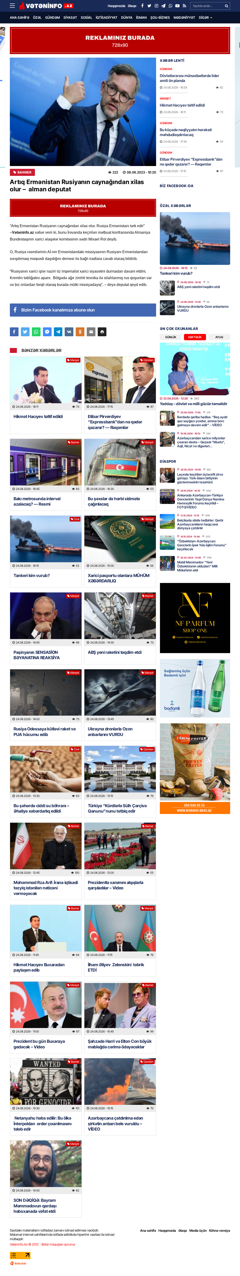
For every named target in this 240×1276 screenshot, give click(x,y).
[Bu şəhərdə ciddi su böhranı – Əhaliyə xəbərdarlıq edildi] (46, 772)
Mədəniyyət (184, 17)
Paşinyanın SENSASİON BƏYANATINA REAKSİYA (37, 655)
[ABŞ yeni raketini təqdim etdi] (120, 619)
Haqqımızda (167, 1230)
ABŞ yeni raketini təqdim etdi (114, 652)
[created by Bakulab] (120, 1263)
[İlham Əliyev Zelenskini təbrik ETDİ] (120, 931)
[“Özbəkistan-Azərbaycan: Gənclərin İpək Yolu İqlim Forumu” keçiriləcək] (167, 542)
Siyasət (70, 17)
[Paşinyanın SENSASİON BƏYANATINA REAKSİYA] (46, 619)
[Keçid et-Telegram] (163, 6)
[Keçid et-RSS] (184, 6)
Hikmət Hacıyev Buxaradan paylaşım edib (39, 967)
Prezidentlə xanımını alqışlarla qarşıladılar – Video (115, 885)
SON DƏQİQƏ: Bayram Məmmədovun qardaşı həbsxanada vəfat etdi (35, 1206)
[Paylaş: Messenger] (47, 331)
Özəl (37, 17)
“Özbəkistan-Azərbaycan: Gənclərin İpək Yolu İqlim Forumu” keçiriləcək (201, 545)
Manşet (74, 360)
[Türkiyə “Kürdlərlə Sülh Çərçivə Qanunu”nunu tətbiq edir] (120, 772)
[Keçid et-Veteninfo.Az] (46, 6)
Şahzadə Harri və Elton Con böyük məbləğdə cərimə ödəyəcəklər (119, 1044)
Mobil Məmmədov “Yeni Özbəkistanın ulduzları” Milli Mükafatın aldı (197, 566)
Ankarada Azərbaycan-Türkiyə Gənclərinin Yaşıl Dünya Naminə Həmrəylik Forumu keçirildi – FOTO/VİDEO (200, 501)
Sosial (86, 17)
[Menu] (14, 6)
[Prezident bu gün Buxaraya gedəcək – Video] (46, 1008)
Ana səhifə (19, 17)
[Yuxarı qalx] (227, 1263)
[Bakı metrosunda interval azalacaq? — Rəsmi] (46, 465)
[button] (102, 331)
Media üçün (198, 1230)
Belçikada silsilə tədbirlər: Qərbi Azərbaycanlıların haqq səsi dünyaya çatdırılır (200, 524)
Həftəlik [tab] (195, 337)
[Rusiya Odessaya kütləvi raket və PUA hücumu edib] (46, 696)
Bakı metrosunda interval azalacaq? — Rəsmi (37, 501)
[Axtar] (226, 5)
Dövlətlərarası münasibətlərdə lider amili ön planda (189, 78)
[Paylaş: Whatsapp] (36, 331)
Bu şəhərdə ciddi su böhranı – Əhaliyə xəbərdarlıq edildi (41, 808)
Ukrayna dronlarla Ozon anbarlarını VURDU (110, 731)
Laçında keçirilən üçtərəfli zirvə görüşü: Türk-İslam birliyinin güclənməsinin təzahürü (200, 478)
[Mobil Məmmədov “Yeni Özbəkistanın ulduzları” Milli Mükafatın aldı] (167, 563)
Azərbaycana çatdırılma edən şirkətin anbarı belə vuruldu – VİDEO (115, 1124)
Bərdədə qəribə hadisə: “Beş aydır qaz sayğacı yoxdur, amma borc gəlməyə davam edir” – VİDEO (202, 421)
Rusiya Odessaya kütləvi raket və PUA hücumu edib (44, 731)
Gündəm (52, 17)
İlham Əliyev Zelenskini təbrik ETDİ (116, 967)
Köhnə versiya (219, 1230)
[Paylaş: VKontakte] (69, 331)
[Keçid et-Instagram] (156, 6)
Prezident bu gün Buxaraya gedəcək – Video (39, 1044)
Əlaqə (182, 1230)
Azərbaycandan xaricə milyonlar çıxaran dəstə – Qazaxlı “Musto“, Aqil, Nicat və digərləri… (201, 442)
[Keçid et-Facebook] (142, 6)
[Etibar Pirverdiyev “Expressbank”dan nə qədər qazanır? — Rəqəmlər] (120, 383)
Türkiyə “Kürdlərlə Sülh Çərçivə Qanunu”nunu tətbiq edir (117, 808)
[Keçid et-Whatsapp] (170, 6)
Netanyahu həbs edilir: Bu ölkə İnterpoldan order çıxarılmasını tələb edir (43, 1124)
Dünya (126, 17)
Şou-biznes (160, 17)
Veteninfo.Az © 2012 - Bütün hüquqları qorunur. (43, 1244)
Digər (204, 17)
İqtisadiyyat (106, 17)
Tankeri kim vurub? (32, 575)
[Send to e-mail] (91, 331)
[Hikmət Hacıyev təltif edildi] (46, 383)
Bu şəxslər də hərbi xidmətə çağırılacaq (114, 501)
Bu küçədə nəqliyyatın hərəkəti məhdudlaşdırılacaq (186, 132)
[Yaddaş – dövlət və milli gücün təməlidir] (195, 369)
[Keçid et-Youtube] (177, 6)
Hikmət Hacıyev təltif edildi (38, 416)
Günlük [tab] (170, 337)
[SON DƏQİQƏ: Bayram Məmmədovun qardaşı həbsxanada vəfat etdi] (46, 1167)
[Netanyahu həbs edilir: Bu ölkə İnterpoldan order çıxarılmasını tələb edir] (46, 1085)
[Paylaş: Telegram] (58, 331)
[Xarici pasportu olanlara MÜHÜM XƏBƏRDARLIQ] (120, 542)
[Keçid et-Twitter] (149, 6)
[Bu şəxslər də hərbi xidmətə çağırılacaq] (120, 465)
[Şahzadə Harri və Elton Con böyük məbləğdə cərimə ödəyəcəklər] (120, 1008)
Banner (24, 172)
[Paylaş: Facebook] (14, 331)
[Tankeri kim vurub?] (46, 542)
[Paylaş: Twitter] (25, 331)
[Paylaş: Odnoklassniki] (80, 331)
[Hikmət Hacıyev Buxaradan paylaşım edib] (46, 931)
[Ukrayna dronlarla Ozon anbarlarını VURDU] (120, 696)
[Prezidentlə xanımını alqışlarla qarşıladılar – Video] (120, 849)
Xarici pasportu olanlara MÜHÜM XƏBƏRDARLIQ (119, 578)
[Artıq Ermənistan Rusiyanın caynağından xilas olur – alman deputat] (83, 112)
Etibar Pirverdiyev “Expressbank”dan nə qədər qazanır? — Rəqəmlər (115, 422)
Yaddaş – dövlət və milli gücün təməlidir (193, 403)
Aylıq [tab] (219, 337)
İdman (141, 17)
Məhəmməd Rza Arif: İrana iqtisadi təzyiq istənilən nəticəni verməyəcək (46, 888)
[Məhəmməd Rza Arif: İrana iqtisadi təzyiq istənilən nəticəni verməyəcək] (46, 849)
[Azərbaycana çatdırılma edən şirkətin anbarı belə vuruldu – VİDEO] (120, 1085)
